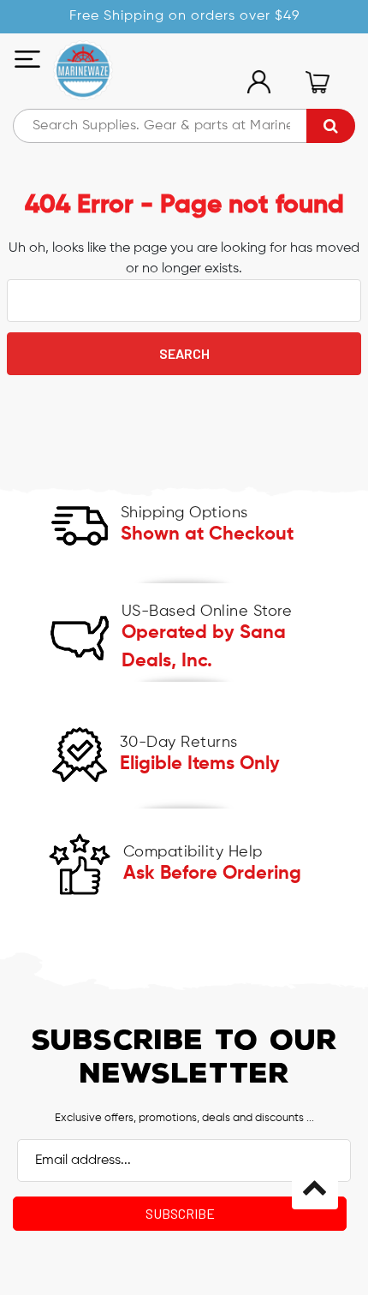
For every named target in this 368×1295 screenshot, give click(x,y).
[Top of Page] (315, 1186)
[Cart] (317, 82)
